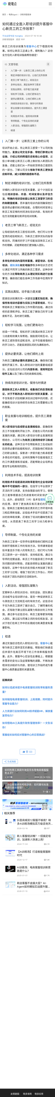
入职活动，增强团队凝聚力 (23, 125)
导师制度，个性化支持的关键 (24, 121)
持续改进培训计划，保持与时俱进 (27, 103)
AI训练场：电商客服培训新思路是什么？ (34, 869)
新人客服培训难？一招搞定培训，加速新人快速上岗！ (34, 838)
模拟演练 (15, 265)
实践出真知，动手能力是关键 (24, 89)
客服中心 (31, 46)
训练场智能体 (8, 39)
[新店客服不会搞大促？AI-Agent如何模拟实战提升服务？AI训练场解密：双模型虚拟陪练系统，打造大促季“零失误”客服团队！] (10, 884)
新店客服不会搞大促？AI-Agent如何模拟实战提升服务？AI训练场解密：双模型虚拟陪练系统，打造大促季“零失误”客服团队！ (34, 885)
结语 (13, 130)
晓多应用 (39, 1093)
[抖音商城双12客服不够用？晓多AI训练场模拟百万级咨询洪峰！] (10, 822)
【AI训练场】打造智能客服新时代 (34, 853)
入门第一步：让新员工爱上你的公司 (28, 70)
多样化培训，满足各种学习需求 (26, 84)
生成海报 (11, 761)
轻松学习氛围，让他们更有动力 (26, 94)
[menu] (50, 4)
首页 (4, 14)
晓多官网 (27, 1093)
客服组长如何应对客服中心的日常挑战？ (24, 734)
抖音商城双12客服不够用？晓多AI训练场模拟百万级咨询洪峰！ (34, 822)
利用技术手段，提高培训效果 (24, 116)
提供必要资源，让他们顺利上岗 (26, 98)
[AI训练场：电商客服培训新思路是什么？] (10, 869)
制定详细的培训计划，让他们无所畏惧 (29, 75)
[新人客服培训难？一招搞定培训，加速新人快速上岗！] (10, 837)
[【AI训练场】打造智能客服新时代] (10, 853)
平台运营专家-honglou (12, 36)
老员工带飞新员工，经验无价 (24, 80)
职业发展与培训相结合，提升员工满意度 (29, 110)
